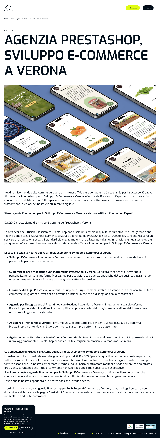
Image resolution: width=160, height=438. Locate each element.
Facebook (64, 433)
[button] (148, 7)
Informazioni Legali (123, 433)
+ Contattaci (133, 8)
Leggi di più (20, 423)
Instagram (81, 433)
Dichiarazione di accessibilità (144, 433)
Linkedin (97, 433)
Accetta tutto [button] (11, 428)
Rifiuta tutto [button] (26, 428)
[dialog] (18, 420)
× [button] (32, 407)
